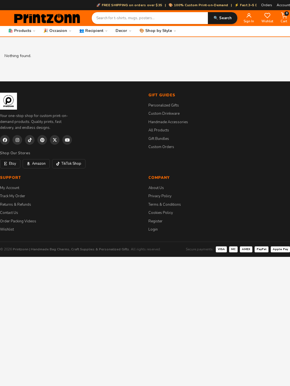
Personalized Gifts (163, 105)
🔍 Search (223, 18)
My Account (9, 187)
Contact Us (9, 212)
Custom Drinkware (164, 113)
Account (283, 5)
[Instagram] (17, 140)
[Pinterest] (42, 140)
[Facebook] (5, 140)
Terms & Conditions (164, 204)
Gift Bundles (158, 138)
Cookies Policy (160, 212)
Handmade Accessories (168, 122)
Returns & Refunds (15, 204)
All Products (158, 130)
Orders (266, 5)
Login (153, 229)
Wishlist (7, 229)
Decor (121, 30)
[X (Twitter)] (54, 140)
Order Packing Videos (18, 221)
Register (155, 221)
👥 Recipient (91, 30)
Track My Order (12, 196)
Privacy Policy (160, 196)
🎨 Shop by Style (155, 30)
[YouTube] (67, 140)
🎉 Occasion (55, 30)
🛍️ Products (19, 30)
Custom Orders (161, 146)
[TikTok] (30, 140)
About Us (156, 187)
